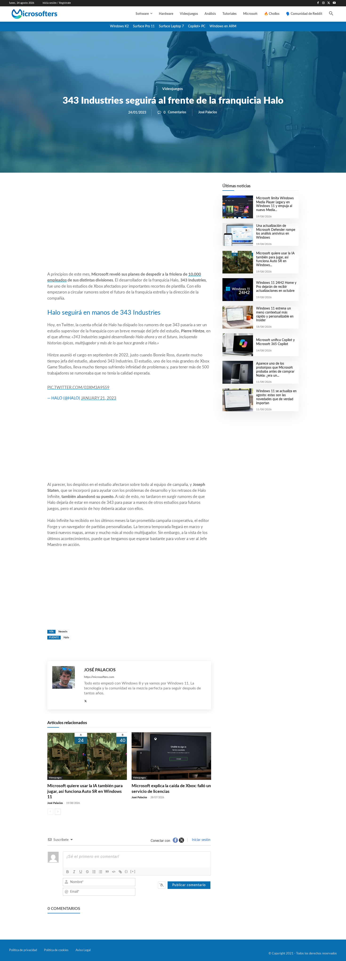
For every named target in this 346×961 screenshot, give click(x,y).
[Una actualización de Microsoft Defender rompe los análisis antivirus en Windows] (237, 234)
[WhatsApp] (145, 188)
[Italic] (74, 872)
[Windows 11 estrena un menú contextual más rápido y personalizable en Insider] (237, 317)
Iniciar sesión (200, 840)
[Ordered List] (94, 872)
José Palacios (207, 112)
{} (126, 871)
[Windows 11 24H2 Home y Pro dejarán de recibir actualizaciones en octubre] (237, 289)
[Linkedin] (156, 188)
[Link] (120, 872)
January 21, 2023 (98, 398)
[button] (331, 14)
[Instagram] (323, 3)
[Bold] (67, 872)
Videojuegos (172, 89)
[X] (328, 3)
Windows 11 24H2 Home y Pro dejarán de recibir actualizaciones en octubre (276, 287)
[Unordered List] (100, 872)
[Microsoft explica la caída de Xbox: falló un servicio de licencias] (171, 756)
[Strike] (87, 872)
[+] (133, 871)
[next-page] (58, 812)
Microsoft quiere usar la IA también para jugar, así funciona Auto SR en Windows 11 (85, 791)
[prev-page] (50, 812)
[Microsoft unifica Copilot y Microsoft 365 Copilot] (237, 344)
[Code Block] (113, 872)
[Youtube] (334, 3)
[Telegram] (167, 188)
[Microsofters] (45, 14)
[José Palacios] (65, 685)
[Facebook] (318, 3)
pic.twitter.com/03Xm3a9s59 (78, 388)
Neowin (62, 631)
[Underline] (80, 872)
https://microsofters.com (99, 677)
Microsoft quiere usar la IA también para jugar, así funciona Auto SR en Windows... (275, 259)
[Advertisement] (129, 233)
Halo (66, 637)
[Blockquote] (107, 872)
